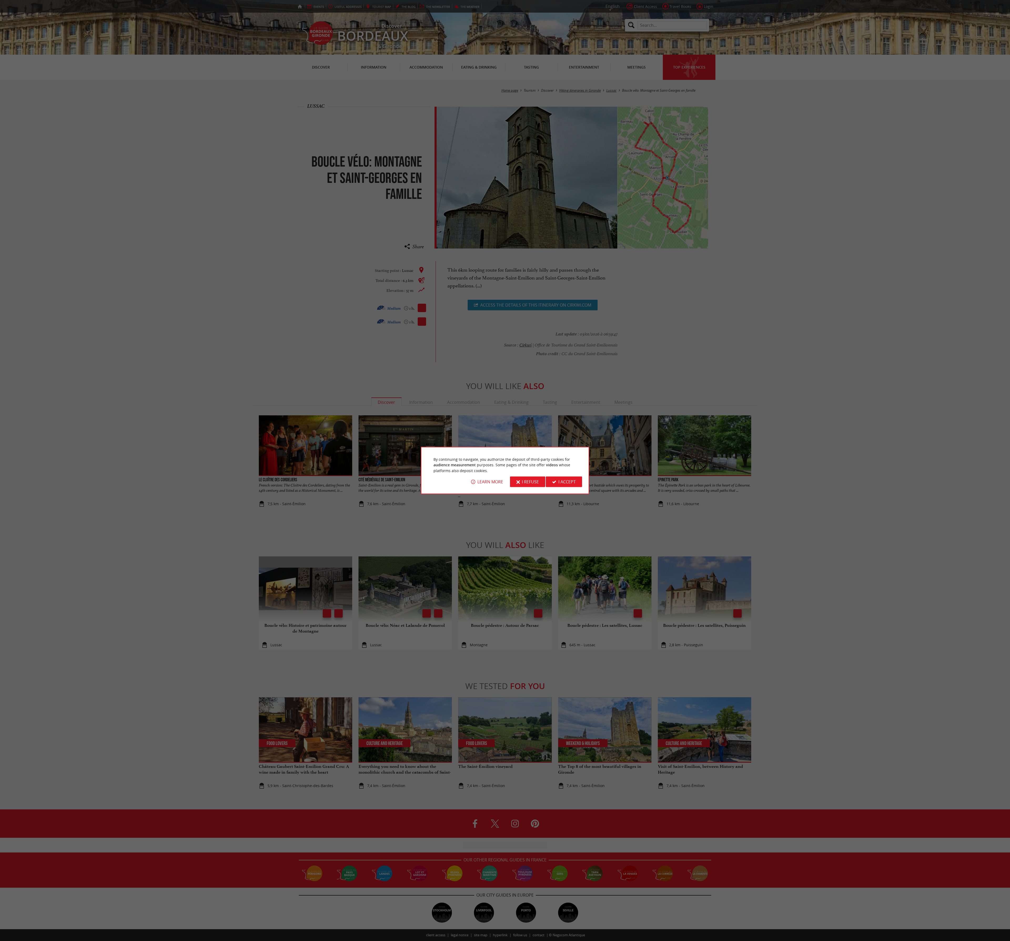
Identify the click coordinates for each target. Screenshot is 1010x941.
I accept (567, 482)
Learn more (490, 482)
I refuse (530, 482)
